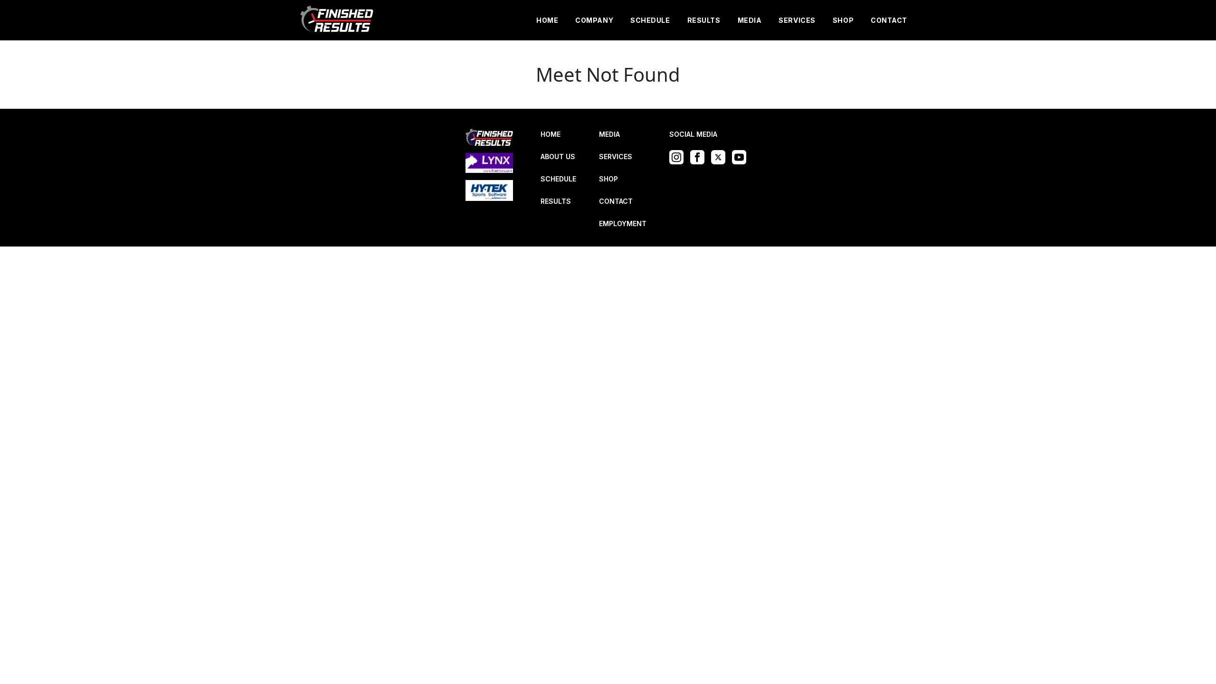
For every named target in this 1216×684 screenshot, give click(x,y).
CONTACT (889, 20)
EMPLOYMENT (622, 223)
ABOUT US (558, 156)
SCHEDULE (650, 20)
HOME (547, 20)
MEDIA (750, 20)
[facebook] (699, 156)
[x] (720, 156)
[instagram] (678, 156)
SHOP (843, 20)
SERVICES (797, 20)
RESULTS (704, 20)
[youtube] (741, 156)
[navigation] (337, 20)
